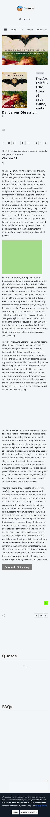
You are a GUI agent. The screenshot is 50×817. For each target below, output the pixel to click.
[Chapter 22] (46, 143)
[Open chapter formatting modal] (22, 143)
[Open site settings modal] (29, 19)
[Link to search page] (20, 19)
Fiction (30, 29)
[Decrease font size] (4, 143)
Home (13, 29)
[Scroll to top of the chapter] (41, 615)
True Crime (39, 73)
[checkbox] (25, 19)
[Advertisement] (22, 257)
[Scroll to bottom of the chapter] (41, 143)
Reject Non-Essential (29, 812)
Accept (15, 812)
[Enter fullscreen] (27, 143)
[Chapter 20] (36, 143)
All (21, 29)
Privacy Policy (41, 805)
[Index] (46, 603)
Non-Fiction (42, 29)
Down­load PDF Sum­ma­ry (17, 567)
